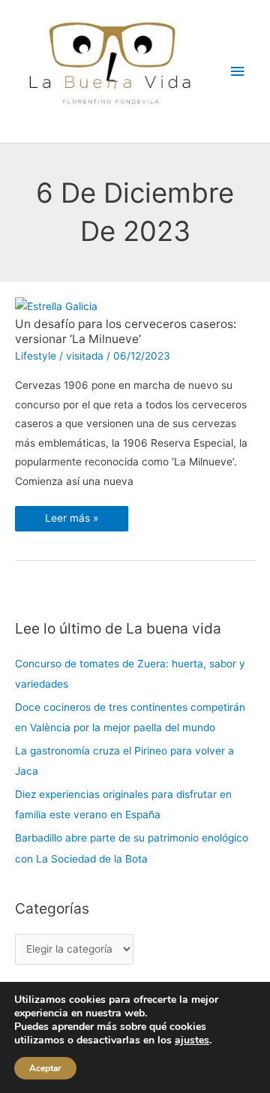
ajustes (192, 1040)
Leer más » (71, 515)
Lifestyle (35, 356)
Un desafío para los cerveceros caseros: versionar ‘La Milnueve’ (125, 331)
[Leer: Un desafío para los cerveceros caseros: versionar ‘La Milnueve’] (56, 306)
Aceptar (45, 1068)
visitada (85, 356)
